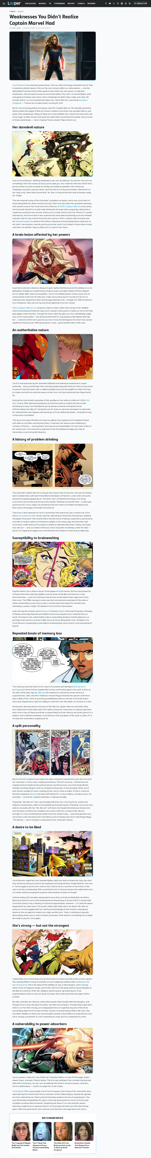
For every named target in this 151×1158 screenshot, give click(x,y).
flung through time (24, 221)
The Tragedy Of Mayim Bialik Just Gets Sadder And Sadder (21, 1145)
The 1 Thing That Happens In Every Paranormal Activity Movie (41, 1146)
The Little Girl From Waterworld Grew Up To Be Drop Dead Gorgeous (62, 1146)
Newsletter (142, 3)
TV (50, 3)
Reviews (91, 3)
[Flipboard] (122, 4)
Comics (81, 3)
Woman (33, 794)
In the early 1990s (20, 1091)
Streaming (59, 3)
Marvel (21, 11)
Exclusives (30, 3)
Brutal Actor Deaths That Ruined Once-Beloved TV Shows (82, 1145)
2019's (70, 206)
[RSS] (130, 4)
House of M (47, 611)
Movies (42, 3)
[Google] (126, 4)
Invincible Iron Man (27, 515)
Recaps (71, 3)
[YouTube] (110, 4)
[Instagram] (118, 4)
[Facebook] (106, 4)
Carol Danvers (18, 85)
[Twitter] (114, 4)
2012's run (24, 308)
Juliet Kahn (16, 28)
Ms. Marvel (40, 692)
